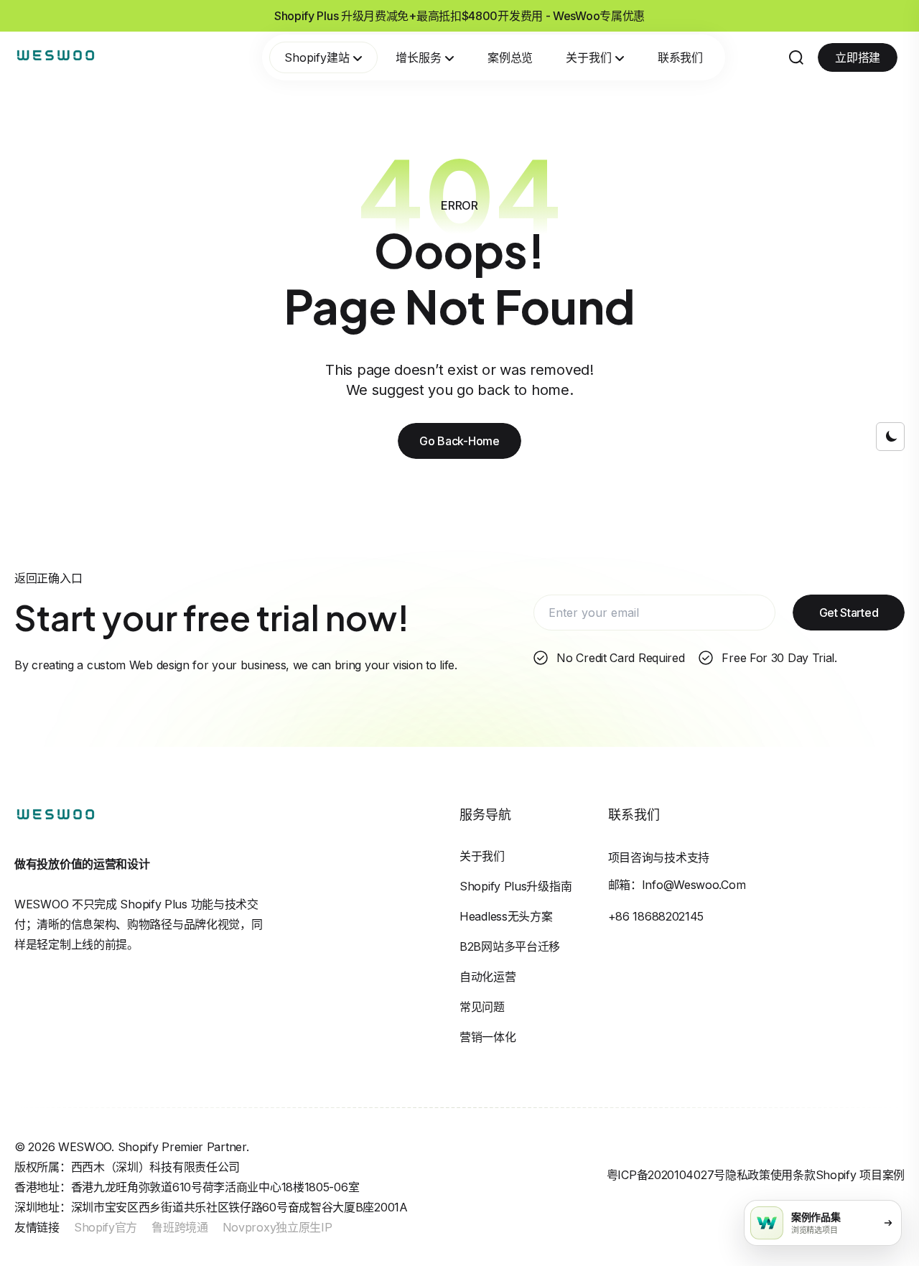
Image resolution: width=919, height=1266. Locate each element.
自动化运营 (488, 976)
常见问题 (482, 1007)
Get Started (849, 612)
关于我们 (589, 57)
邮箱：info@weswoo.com (677, 885)
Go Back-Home (459, 441)
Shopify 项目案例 (860, 1175)
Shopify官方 (105, 1227)
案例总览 (510, 57)
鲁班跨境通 (179, 1227)
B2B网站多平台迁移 (510, 946)
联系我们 (680, 57)
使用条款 (793, 1175)
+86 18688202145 (656, 916)
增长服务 (419, 57)
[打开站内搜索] (796, 57)
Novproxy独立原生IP (277, 1227)
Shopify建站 (317, 57)
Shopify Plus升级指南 (516, 886)
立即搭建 (857, 57)
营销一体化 (488, 1037)
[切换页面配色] (890, 436)
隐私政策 (747, 1175)
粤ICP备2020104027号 (666, 1175)
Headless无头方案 (506, 916)
